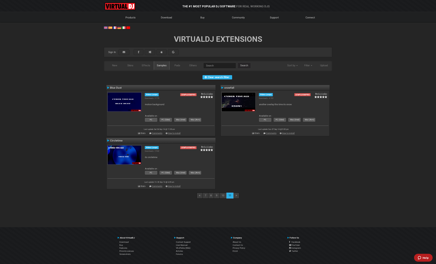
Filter (307, 65)
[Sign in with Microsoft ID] (150, 52)
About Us (237, 242)
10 (223, 195)
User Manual (182, 245)
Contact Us (238, 245)
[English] (106, 27)
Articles (179, 251)
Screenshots (125, 254)
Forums (179, 254)
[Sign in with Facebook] (138, 52)
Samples (162, 65)
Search (244, 65)
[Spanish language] (110, 27)
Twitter (294, 251)
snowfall (229, 87)
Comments (157, 133)
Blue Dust (116, 87)
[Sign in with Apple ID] (162, 52)
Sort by (291, 65)
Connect (310, 17)
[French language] (115, 27)
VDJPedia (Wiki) (183, 248)
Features (123, 248)
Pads (177, 65)
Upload (324, 65)
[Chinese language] (128, 27)
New (114, 65)
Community (238, 17)
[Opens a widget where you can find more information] (423, 258)
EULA (235, 251)
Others (193, 65)
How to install (174, 133)
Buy (202, 17)
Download (166, 17)
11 (230, 195)
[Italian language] (124, 27)
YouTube (295, 245)
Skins (130, 65)
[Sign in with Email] (124, 52)
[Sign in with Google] (173, 52)
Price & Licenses (126, 251)
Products (131, 17)
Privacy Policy (239, 248)
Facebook (295, 242)
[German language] (119, 27)
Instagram (296, 248)
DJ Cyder (208, 94)
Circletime (116, 140)
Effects (146, 65)
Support (274, 17)
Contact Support (183, 242)
